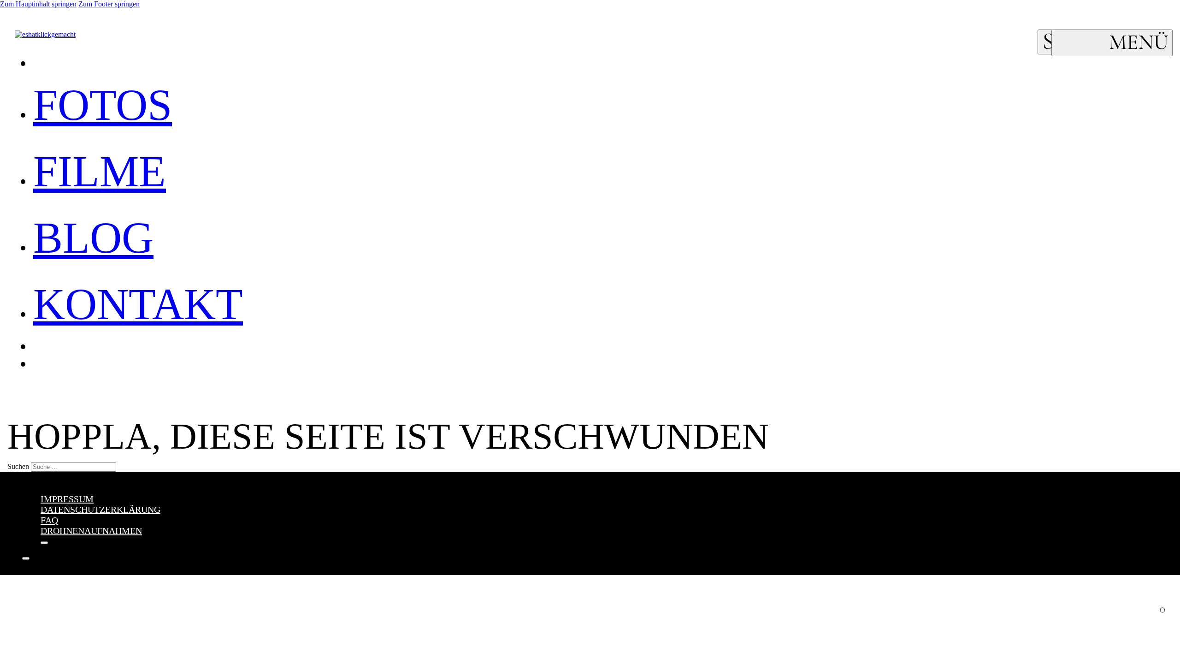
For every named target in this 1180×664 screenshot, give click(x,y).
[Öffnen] (1112, 43)
